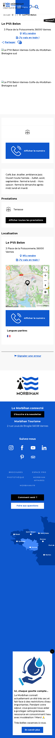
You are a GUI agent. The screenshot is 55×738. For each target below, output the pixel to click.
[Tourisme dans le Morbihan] (34, 7)
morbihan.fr (27, 485)
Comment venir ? (27, 497)
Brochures (16, 472)
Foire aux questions (27, 505)
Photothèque (15, 477)
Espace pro (39, 472)
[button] (19, 42)
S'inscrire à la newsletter (27, 414)
